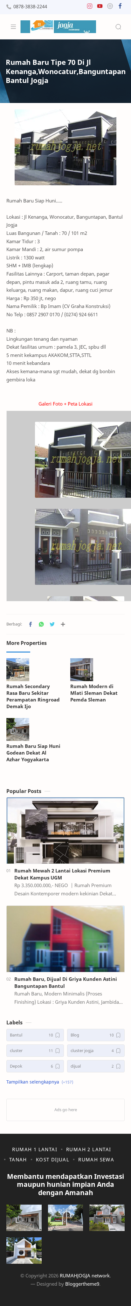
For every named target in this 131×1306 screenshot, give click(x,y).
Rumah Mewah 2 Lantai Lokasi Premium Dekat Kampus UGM (62, 874)
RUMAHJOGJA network (85, 1275)
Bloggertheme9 (82, 1284)
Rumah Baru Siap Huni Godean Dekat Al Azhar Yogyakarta (33, 752)
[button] (89, 7)
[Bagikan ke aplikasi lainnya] (63, 624)
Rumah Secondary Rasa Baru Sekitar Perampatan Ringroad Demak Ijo (33, 696)
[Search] (118, 26)
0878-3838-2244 (30, 6)
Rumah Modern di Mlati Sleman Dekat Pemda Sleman (94, 693)
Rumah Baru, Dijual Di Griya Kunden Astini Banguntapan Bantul (65, 982)
